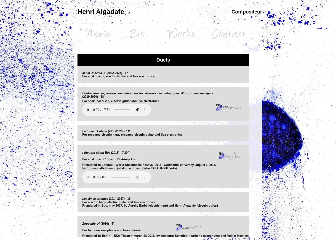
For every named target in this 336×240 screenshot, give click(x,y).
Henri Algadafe (100, 11)
